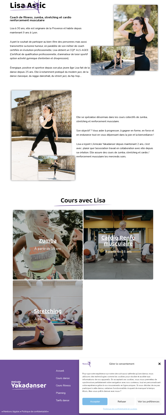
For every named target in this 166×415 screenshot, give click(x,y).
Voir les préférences (148, 401)
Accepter (95, 401)
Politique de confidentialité (34, 411)
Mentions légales (11, 411)
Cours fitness (63, 385)
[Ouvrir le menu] (140, 6)
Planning (60, 393)
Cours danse (63, 378)
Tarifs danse (62, 400)
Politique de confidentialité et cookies (120, 409)
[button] (159, 363)
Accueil (60, 371)
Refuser (122, 401)
